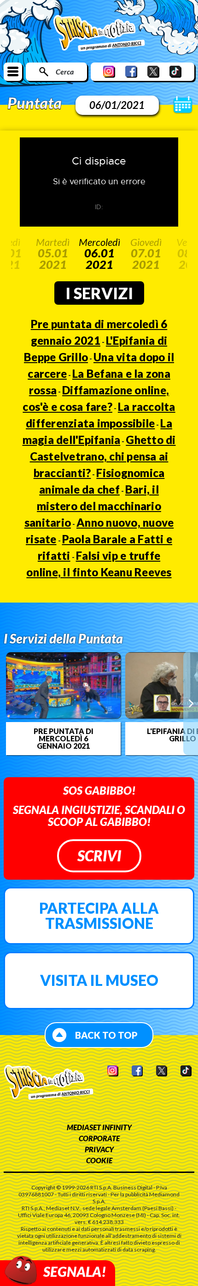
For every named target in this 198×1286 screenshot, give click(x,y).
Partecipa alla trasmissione (99, 916)
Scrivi (99, 856)
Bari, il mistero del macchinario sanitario (92, 506)
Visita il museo (99, 980)
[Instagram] (109, 71)
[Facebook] (131, 71)
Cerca (65, 71)
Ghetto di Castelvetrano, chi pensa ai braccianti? (103, 456)
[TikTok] (175, 71)
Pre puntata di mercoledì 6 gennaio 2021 (63, 739)
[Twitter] (153, 71)
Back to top (106, 1035)
